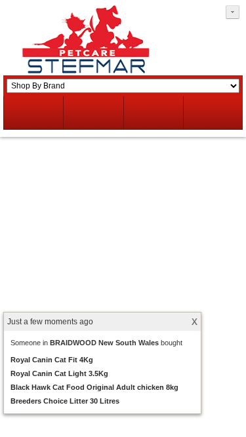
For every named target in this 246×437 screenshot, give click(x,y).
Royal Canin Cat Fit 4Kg (51, 360)
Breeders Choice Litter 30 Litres (64, 401)
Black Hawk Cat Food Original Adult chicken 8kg (94, 387)
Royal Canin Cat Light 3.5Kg (59, 373)
